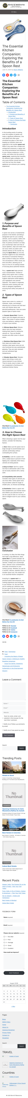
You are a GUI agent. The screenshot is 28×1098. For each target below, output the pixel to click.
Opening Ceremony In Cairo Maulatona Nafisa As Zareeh (16, 1065)
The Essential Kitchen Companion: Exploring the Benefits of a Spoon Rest (14, 108)
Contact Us (5, 1035)
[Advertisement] (14, 184)
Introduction (12, 112)
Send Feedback (14, 973)
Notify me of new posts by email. (14, 730)
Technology (11, 651)
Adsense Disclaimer (8, 1030)
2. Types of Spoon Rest (15, 118)
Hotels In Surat (14, 1056)
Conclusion (13, 124)
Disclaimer (5, 1038)
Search (4, 745)
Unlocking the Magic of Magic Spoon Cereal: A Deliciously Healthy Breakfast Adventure (13, 659)
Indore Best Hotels (8, 903)
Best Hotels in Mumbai (9, 900)
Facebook (14, 628)
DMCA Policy (6, 1022)
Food (6, 651)
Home (4, 1024)
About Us (5, 1027)
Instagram (14, 632)
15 (10, 426)
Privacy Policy (6, 1032)
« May (13, 1006)
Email (8, 925)
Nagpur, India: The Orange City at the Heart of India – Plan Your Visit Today (14, 886)
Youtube (13, 626)
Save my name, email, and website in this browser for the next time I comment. (13, 718)
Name (8, 917)
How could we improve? (11, 952)
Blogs (4, 1019)
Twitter (13, 630)
